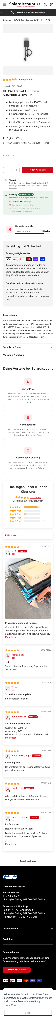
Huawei (6, 86)
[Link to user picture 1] (28, 588)
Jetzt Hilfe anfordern (17, 970)
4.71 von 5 (35, 497)
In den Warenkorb (37, 170)
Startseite (7, 20)
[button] (51, 4)
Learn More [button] (10, 1005)
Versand (16, 143)
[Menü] (4, 4)
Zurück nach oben (28, 861)
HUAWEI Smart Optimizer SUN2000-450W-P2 (31, 20)
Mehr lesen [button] (11, 637)
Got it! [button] (28, 1013)
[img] (12, 546)
